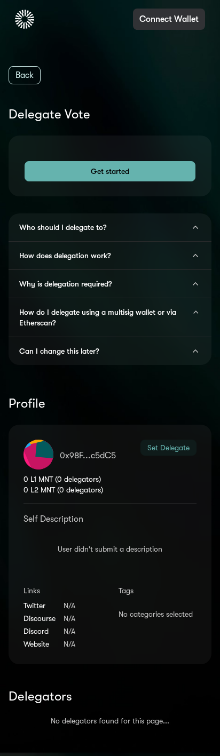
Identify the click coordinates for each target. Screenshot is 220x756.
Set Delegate (168, 447)
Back (24, 75)
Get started (110, 171)
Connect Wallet (169, 19)
